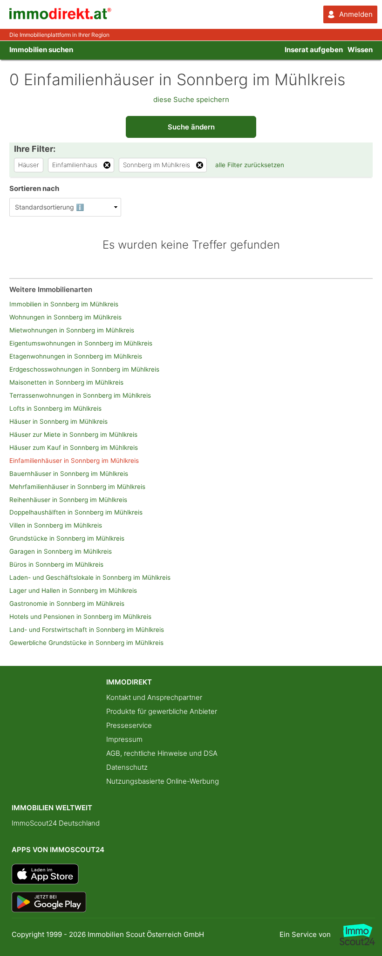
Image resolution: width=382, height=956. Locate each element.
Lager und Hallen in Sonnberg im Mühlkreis (73, 590)
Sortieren (34, 188)
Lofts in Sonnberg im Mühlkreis (55, 408)
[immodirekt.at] (60, 17)
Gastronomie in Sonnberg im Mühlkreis (66, 603)
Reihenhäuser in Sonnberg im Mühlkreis (68, 499)
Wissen (360, 49)
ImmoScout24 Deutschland (56, 823)
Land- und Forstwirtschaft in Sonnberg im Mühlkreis (86, 629)
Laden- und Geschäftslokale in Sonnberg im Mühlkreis (90, 577)
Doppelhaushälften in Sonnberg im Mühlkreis (76, 512)
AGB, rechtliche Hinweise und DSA (162, 753)
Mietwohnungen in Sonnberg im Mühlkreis (71, 330)
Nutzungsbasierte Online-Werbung (162, 781)
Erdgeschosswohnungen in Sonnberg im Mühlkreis (84, 369)
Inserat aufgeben (314, 49)
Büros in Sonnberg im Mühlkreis (56, 564)
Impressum (124, 739)
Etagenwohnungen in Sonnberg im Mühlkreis (75, 356)
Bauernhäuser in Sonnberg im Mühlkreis (68, 473)
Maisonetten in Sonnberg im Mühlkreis (66, 382)
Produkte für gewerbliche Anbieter (161, 711)
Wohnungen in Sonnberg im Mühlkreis (65, 317)
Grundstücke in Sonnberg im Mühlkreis (66, 538)
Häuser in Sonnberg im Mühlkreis (58, 421)
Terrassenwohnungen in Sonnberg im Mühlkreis (80, 395)
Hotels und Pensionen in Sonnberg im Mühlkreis (80, 616)
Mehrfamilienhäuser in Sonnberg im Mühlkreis (77, 486)
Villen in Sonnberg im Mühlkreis (55, 525)
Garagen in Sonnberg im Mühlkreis (60, 551)
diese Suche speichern (191, 99)
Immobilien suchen (41, 49)
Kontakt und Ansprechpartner (154, 697)
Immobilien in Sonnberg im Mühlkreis (63, 304)
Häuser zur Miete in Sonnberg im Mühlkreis (73, 434)
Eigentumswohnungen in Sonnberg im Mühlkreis (80, 343)
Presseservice (129, 725)
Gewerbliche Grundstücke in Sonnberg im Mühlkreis (86, 642)
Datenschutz (127, 767)
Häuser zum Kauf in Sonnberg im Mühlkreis (73, 447)
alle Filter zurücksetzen (249, 165)
